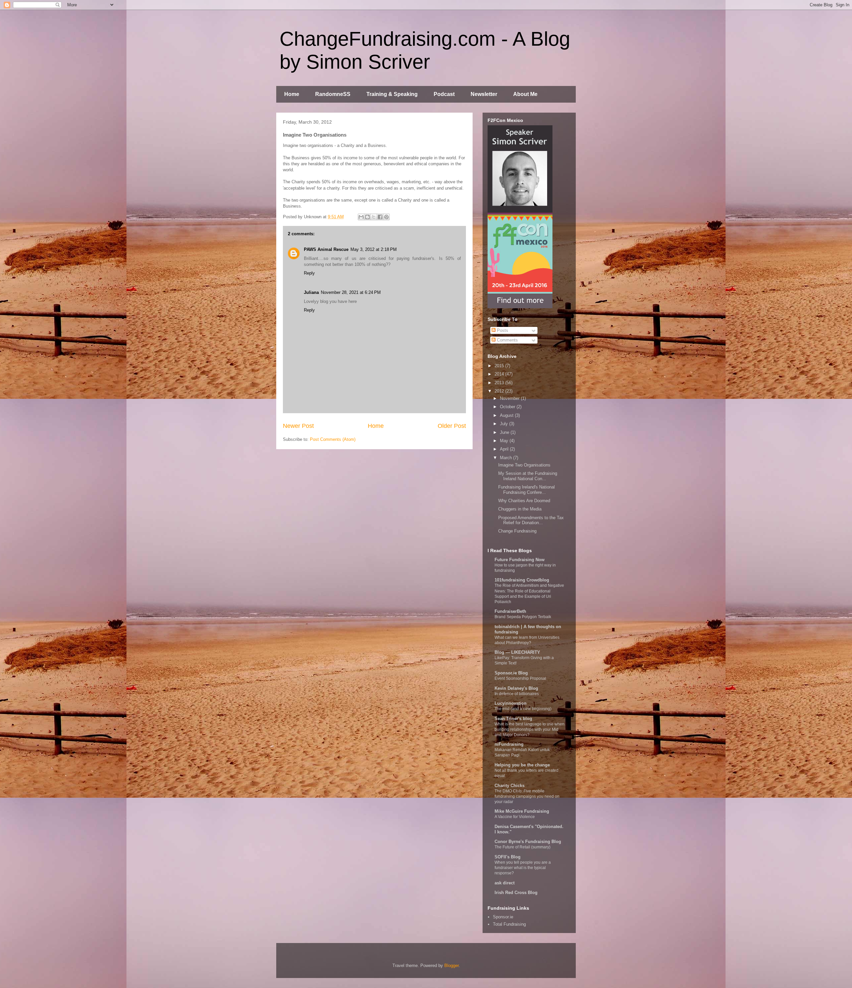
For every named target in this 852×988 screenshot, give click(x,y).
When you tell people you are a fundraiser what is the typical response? (523, 867)
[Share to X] (373, 217)
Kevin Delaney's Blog (516, 688)
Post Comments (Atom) (332, 439)
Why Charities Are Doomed (524, 500)
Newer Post (298, 426)
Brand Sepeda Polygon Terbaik (523, 616)
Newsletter (484, 94)
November (510, 398)
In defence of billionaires (517, 693)
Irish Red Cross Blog (516, 892)
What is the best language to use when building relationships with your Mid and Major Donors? (529, 729)
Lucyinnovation (511, 703)
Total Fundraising (509, 924)
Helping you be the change (522, 764)
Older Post (452, 426)
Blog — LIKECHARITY (517, 652)
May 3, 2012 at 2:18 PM (373, 249)
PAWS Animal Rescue (326, 249)
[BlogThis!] (367, 217)
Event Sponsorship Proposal (520, 678)
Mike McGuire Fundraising (522, 811)
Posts (502, 330)
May (505, 440)
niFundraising (509, 744)
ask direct (505, 882)
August (507, 415)
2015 (500, 365)
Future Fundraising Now (519, 559)
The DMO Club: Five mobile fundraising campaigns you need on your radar (527, 796)
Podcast (444, 94)
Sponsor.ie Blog (511, 672)
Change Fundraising (517, 530)
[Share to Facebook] (380, 217)
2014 (500, 374)
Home (291, 94)
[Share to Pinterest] (386, 217)
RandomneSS (332, 94)
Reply (309, 273)
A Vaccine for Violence (515, 816)
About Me (525, 94)
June (505, 432)
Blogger (451, 965)
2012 (500, 391)
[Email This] (361, 217)
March (506, 457)
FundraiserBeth (510, 611)
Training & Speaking (392, 94)
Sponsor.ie (503, 916)
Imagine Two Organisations (524, 465)
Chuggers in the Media (519, 508)
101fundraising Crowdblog (522, 579)
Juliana (311, 292)
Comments (507, 340)
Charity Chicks (510, 785)
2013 (500, 382)
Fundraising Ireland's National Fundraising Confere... (526, 490)
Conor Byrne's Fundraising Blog (528, 841)
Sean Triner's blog (513, 718)
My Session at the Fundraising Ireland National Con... (527, 476)
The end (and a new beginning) (523, 708)
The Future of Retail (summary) (522, 847)
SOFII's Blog (508, 856)
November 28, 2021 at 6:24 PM (351, 292)
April (505, 449)
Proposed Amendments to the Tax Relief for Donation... (531, 520)
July (504, 423)
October (508, 406)
